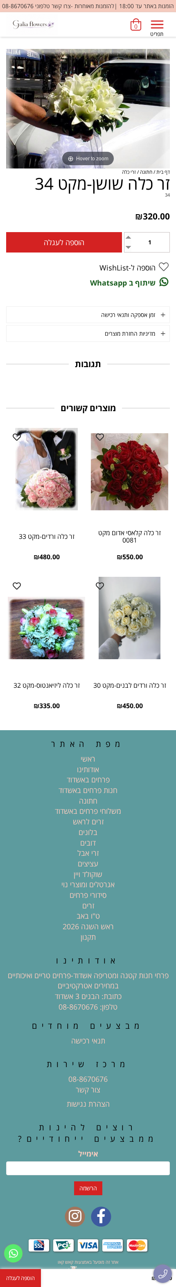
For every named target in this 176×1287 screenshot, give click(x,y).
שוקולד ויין (88, 874)
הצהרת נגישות (88, 1104)
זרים (88, 905)
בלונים (88, 832)
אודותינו (88, 769)
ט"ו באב (88, 916)
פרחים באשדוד (88, 779)
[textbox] (88, 991)
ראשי (88, 759)
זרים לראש (88, 821)
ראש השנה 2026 (88, 926)
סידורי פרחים (88, 895)
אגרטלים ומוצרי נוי (88, 884)
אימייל (88, 1154)
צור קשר (88, 1089)
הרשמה (88, 1188)
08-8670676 (78, 1007)
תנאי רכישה (88, 1041)
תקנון (88, 937)
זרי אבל (88, 853)
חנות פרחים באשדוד (88, 790)
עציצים (88, 863)
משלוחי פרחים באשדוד (88, 811)
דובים (88, 843)
